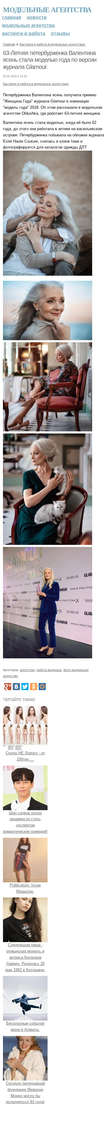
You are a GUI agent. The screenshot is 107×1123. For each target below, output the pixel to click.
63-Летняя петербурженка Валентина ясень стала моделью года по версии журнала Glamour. (49, 60)
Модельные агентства (47, 9)
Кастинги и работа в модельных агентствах (52, 44)
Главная (11, 17)
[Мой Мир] (42, 686)
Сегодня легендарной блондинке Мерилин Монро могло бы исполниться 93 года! (25, 1092)
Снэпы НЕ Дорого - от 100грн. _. (25, 756)
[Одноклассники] (33, 686)
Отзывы (60, 33)
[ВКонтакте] (16, 686)
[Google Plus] (7, 686)
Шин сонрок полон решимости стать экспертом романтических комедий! (25, 822)
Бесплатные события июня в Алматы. (25, 1026)
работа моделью (49, 670)
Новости (37, 17)
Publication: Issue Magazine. (25, 888)
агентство (27, 670)
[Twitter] (25, 686)
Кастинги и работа (23, 33)
